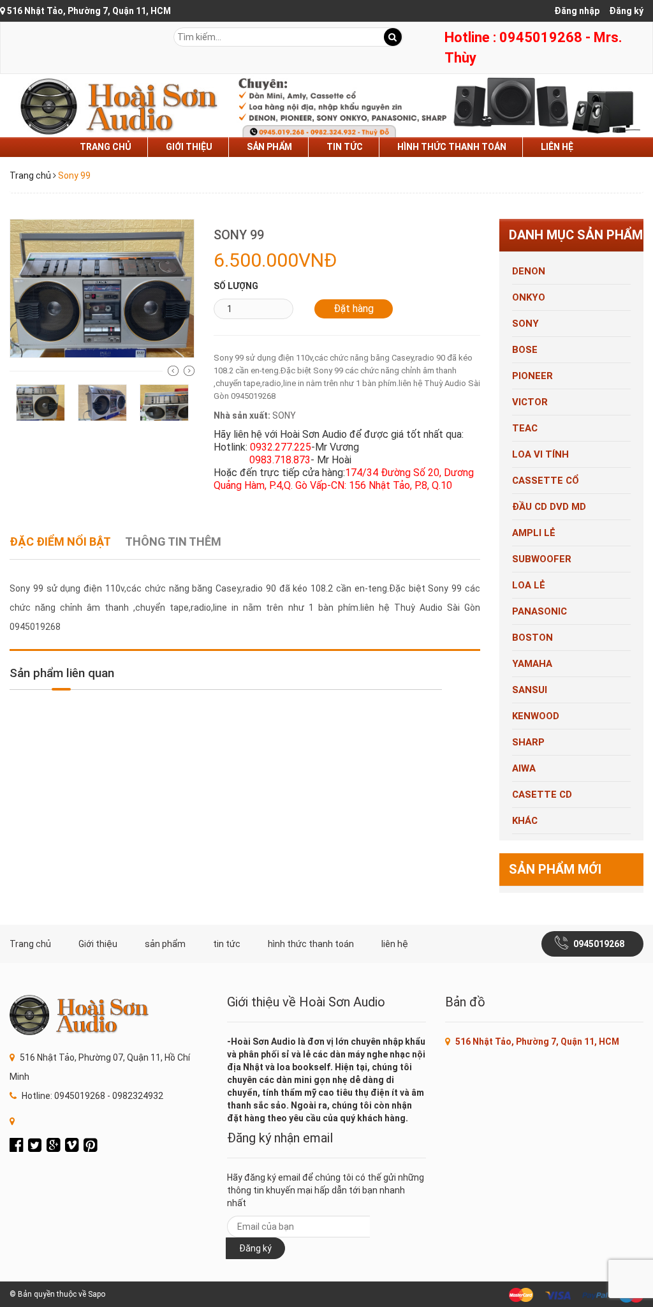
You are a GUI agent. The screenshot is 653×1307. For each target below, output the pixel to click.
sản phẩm (269, 147)
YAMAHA (532, 663)
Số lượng (236, 286)
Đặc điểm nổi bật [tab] (60, 541)
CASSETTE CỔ (545, 480)
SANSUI (529, 690)
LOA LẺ (528, 585)
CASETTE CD (542, 794)
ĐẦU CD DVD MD (549, 506)
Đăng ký (626, 11)
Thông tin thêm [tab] (173, 541)
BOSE (525, 349)
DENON (528, 271)
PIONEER (532, 376)
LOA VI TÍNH (540, 454)
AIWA (524, 768)
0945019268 (598, 944)
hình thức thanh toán (451, 147)
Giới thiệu (189, 147)
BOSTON (532, 637)
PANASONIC (539, 611)
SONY (525, 323)
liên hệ (557, 147)
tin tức (344, 147)
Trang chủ (105, 147)
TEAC (525, 428)
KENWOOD (535, 716)
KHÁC (525, 820)
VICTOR (530, 402)
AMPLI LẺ (533, 533)
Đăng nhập (576, 11)
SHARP (528, 742)
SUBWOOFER (541, 559)
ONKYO (528, 297)
